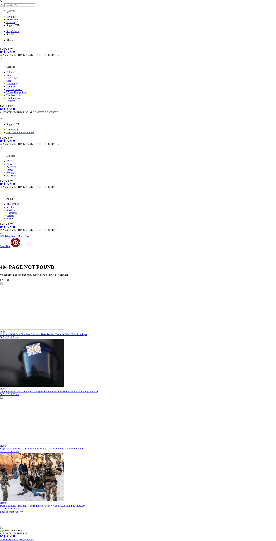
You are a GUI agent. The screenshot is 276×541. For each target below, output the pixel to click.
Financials (11, 212)
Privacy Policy (26, 539)
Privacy (10, 172)
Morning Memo (14, 89)
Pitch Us (10, 218)
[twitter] (7, 536)
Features (10, 101)
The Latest (11, 16)
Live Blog (11, 78)
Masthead (11, 210)
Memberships (13, 129)
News (9, 75)
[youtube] (14, 52)
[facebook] (4, 52)
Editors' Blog (13, 72)
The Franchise (13, 98)
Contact (10, 164)
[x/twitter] (8, 52)
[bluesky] (1, 52)
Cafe (8, 80)
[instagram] (11, 52)
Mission (10, 207)
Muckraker (11, 83)
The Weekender (14, 95)
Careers (10, 215)
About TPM (12, 204)
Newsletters (12, 19)
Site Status (11, 175)
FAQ (9, 161)
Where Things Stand (16, 92)
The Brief (11, 86)
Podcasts (10, 22)
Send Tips (5, 246)
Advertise (11, 167)
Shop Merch (12, 31)
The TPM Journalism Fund (20, 132)
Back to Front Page (10, 511)
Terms (9, 169)
